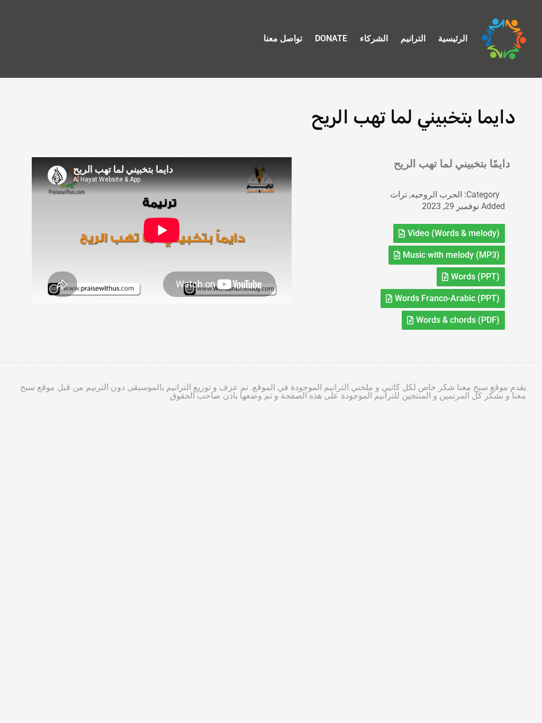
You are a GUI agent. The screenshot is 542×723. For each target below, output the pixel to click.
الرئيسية (452, 38)
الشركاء (374, 38)
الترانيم (413, 38)
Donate (331, 38)
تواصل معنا (283, 38)
